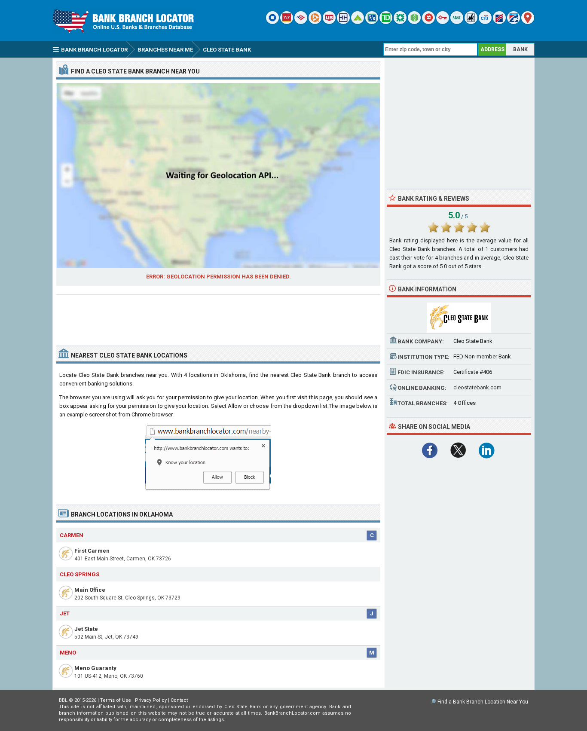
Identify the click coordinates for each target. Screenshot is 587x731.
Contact (179, 700)
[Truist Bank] (343, 22)
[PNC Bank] (315, 22)
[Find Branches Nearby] (527, 22)
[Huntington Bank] (414, 22)
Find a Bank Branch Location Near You (482, 702)
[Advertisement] (218, 316)
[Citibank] (485, 22)
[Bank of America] (300, 22)
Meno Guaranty (95, 668)
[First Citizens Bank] (499, 22)
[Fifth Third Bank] (371, 22)
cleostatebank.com (477, 387)
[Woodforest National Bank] (471, 22)
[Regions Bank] (357, 22)
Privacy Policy (151, 700)
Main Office (89, 590)
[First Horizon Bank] (513, 22)
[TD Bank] (385, 22)
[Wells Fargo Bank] (286, 22)
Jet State (86, 629)
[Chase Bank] (272, 22)
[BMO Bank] (428, 22)
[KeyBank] (442, 22)
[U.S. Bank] (329, 22)
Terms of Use (115, 700)
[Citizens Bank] (400, 22)
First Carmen (92, 550)
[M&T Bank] (456, 22)
